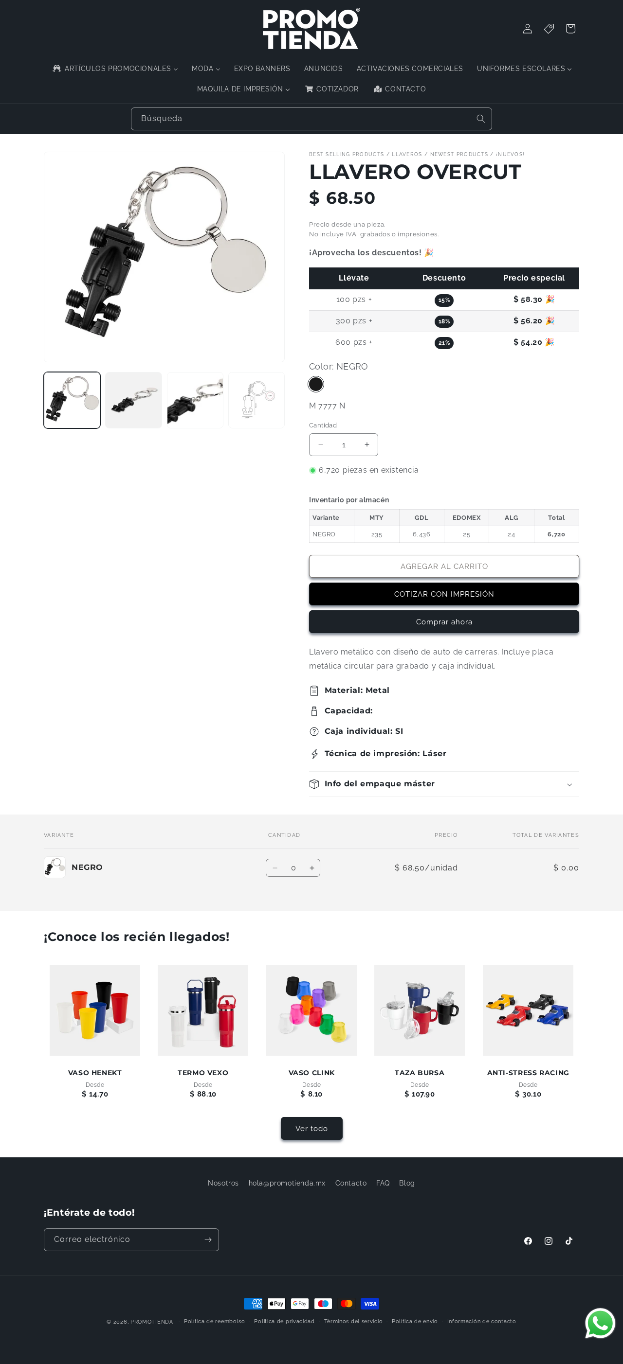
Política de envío (415, 1321)
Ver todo (311, 1128)
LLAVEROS (407, 154)
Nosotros (223, 1183)
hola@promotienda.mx (287, 1183)
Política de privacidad (284, 1321)
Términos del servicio (353, 1321)
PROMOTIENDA (151, 1322)
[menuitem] (114, 68)
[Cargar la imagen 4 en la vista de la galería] (256, 400)
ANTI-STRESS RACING (528, 1073)
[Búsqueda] (481, 118)
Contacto (351, 1183)
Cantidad (323, 425)
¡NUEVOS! (510, 154)
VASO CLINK (311, 1073)
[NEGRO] (316, 384)
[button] (444, 784)
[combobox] (311, 119)
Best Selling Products (346, 154)
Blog (407, 1183)
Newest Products (459, 154)
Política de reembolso (214, 1321)
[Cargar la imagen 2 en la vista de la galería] (133, 400)
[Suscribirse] (208, 1239)
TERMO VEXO (203, 1073)
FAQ (383, 1183)
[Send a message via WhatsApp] (600, 1323)
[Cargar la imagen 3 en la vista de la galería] (195, 400)
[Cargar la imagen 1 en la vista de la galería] (72, 400)
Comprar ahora (444, 622)
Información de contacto (481, 1321)
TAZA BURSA (419, 1073)
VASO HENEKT (95, 1073)
